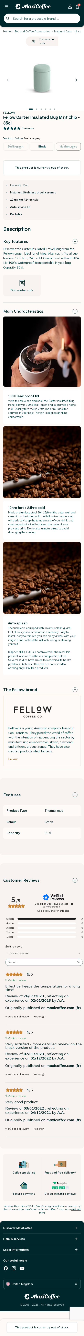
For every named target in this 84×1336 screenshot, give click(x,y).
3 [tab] (41, 109)
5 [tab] (50, 109)
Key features (15, 241)
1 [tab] (31, 109)
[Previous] (7, 80)
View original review (17, 1016)
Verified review (17, 980)
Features (12, 794)
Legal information (16, 1249)
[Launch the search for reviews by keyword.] (78, 962)
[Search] (8, 18)
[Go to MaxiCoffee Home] (33, 6)
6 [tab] (54, 109)
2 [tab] (36, 109)
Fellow (13, 759)
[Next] (76, 80)
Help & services (14, 1239)
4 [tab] (45, 109)
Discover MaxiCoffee (17, 1228)
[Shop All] (6, 6)
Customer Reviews (21, 880)
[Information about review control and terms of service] (72, 904)
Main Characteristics (23, 311)
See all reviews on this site (53, 910)
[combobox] (42, 18)
